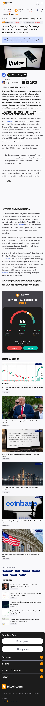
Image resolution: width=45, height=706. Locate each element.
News (3, 19)
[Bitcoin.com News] (7, 3)
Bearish (14, 348)
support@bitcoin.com (9, 701)
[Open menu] (41, 3)
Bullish (30, 348)
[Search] (37, 3)
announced (9, 121)
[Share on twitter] (27, 82)
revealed (5, 273)
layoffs (13, 574)
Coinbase (26, 570)
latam (5, 574)
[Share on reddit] (31, 82)
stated (21, 225)
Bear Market (8, 570)
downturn (36, 570)
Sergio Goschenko (12, 82)
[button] (25, 75)
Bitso (17, 570)
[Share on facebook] (23, 82)
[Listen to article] (4, 75)
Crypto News (9, 19)
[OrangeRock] (13, 14)
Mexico (22, 574)
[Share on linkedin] (35, 82)
